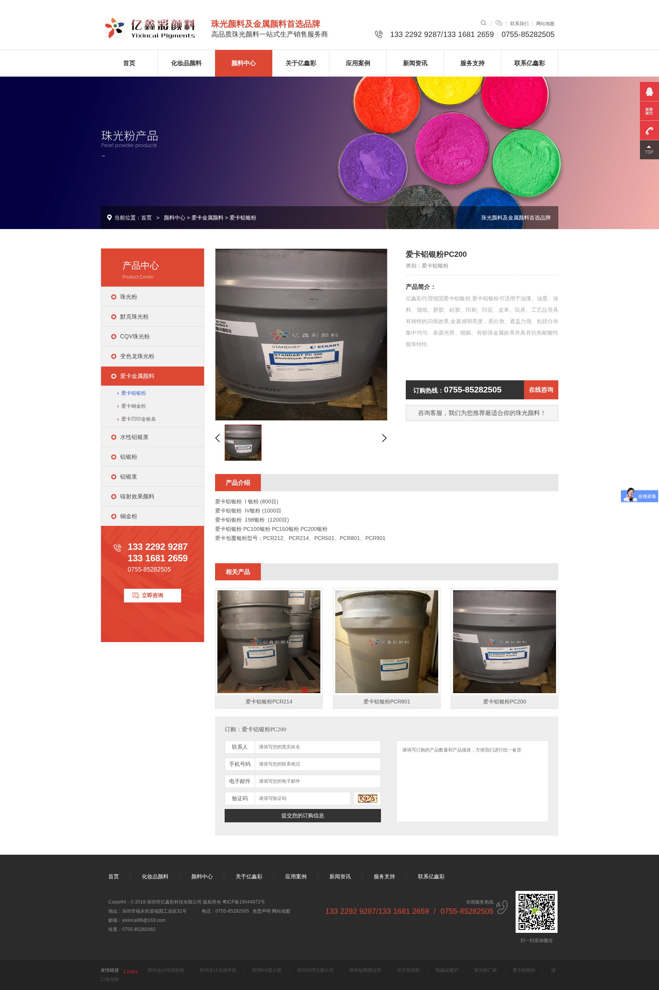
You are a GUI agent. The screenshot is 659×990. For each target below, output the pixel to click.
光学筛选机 (408, 970)
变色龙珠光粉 (137, 356)
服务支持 (472, 63)
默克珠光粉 (134, 316)
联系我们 (519, 23)
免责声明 (261, 911)
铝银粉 (128, 456)
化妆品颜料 (186, 63)
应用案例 (358, 63)
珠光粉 (128, 296)
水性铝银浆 (134, 437)
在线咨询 (541, 389)
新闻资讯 (415, 63)
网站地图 (545, 23)
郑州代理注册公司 (315, 970)
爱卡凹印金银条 (138, 419)
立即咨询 (152, 595)
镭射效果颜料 (137, 496)
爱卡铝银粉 (243, 218)
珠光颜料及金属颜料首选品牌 (516, 218)
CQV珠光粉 (135, 336)
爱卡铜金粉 (133, 406)
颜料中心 (243, 63)
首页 (129, 63)
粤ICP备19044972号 (243, 902)
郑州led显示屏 (266, 970)
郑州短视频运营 (365, 970)
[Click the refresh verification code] (367, 798)
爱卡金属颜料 (207, 218)
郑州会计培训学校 (218, 970)
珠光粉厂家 (485, 970)
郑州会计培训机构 (166, 970)
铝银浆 (128, 476)
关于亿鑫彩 (301, 63)
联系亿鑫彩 (529, 63)
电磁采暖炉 (447, 970)
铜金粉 (128, 516)
